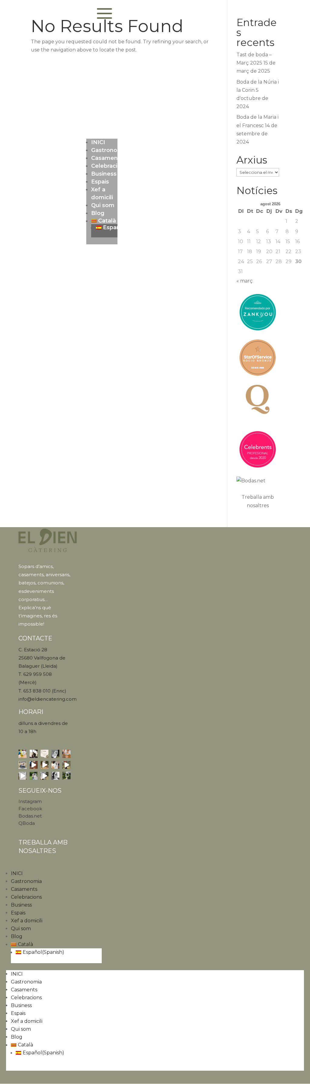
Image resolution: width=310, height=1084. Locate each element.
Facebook (30, 808)
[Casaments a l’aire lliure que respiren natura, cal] (34, 776)
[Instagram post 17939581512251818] (55, 765)
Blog (97, 213)
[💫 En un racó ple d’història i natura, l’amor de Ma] (66, 765)
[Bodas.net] (257, 481)
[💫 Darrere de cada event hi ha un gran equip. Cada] (22, 765)
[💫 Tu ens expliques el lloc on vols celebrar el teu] (44, 776)
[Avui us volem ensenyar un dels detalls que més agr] (55, 754)
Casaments (107, 158)
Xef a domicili (26, 921)
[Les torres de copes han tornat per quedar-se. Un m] (55, 776)
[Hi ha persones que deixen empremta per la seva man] (34, 754)
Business (104, 173)
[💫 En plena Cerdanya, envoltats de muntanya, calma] (34, 765)
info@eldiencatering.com (47, 699)
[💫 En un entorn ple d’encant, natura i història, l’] (44, 765)
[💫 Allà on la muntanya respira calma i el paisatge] (22, 776)
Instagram (30, 801)
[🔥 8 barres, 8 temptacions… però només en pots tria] (66, 754)
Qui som (102, 205)
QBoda (26, 823)
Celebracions (109, 166)
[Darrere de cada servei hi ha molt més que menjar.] (66, 776)
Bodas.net (30, 816)
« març (244, 281)
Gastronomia (109, 150)
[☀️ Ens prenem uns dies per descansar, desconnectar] (44, 754)
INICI (98, 142)
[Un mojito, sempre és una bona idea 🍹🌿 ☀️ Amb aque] (22, 754)
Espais (100, 181)
